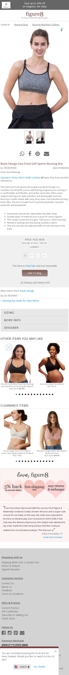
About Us (7, 586)
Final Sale (30, 265)
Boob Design (10, 168)
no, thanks (39, 666)
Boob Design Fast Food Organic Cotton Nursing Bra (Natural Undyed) (17, 452)
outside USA (32, 562)
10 (43, 394)
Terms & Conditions (12, 593)
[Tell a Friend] (46, 154)
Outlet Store (8, 618)
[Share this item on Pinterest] (38, 154)
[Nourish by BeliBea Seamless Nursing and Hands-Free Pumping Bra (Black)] (17, 362)
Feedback (7, 590)
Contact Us (8, 583)
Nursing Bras (21, 24)
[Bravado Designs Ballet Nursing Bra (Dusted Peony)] (52, 429)
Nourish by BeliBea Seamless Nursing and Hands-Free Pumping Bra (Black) (17, 385)
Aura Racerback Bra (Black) (52, 384)
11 (46, 394)
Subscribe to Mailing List (15, 615)
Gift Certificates (10, 611)
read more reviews (52, 537)
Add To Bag (34, 273)
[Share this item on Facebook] (30, 154)
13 (52, 394)
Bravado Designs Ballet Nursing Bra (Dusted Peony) (52, 452)
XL (44, 255)
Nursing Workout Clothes (45, 24)
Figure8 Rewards (11, 569)
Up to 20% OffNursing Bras (34, 5)
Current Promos (10, 607)
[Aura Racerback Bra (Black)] (52, 362)
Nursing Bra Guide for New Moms (20, 300)
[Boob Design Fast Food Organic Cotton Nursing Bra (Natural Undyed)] (17, 429)
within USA (17, 562)
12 (49, 394)
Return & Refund (11, 565)
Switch (22, 666)
